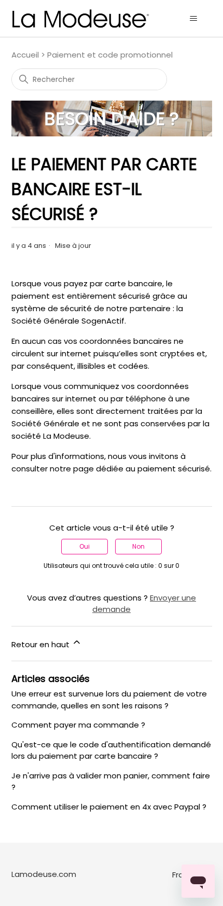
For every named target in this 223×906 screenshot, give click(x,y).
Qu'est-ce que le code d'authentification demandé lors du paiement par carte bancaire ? (111, 750)
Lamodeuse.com (43, 874)
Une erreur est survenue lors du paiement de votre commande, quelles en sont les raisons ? (109, 699)
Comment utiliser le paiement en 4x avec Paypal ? (108, 806)
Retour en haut (41, 644)
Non (138, 546)
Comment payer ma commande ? (78, 724)
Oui (84, 546)
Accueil (25, 54)
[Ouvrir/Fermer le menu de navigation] (193, 18)
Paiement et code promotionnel (110, 54)
